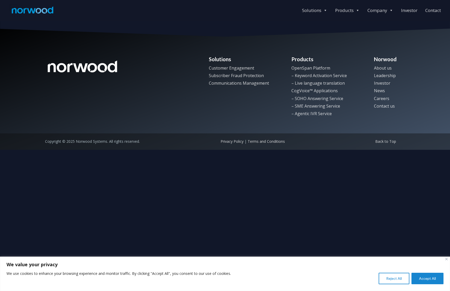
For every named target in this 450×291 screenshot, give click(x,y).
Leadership (385, 75)
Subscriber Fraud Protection (236, 75)
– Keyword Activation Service (319, 75)
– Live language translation (318, 83)
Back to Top (385, 141)
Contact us (384, 106)
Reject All (394, 278)
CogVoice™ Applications (314, 91)
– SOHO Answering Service (317, 98)
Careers (381, 98)
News (379, 91)
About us (383, 68)
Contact (433, 10)
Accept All (427, 278)
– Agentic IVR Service (311, 113)
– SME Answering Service (315, 106)
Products (344, 10)
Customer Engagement (231, 68)
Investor (409, 10)
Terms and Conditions (266, 141)
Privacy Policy (232, 141)
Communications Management (239, 83)
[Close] (446, 259)
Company (377, 10)
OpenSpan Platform (310, 68)
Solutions (311, 10)
